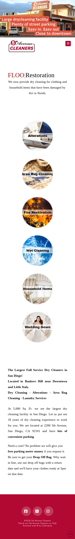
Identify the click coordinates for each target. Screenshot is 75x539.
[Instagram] (48, 511)
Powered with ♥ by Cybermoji (37, 526)
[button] (68, 43)
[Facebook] (26, 511)
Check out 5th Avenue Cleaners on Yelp (37, 523)
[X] (37, 511)
